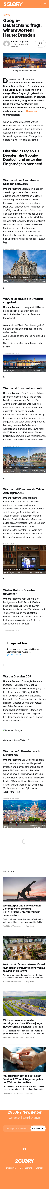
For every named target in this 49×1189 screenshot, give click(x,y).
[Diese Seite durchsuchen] (41, 4)
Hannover (31, 111)
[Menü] (45, 4)
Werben (39, 1168)
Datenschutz (26, 1168)
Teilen (40, 44)
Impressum (11, 1168)
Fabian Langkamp (20, 41)
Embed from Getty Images (11, 249)
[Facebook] (24, 1149)
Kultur (6, 15)
